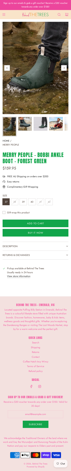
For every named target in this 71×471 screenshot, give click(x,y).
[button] (7, 68)
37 (6, 202)
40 (32, 202)
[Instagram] (39, 386)
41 (40, 202)
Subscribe (35, 424)
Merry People (11, 144)
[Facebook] (31, 386)
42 (49, 202)
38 (14, 202)
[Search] (59, 14)
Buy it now (35, 232)
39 (23, 202)
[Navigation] (4, 14)
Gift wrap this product (18, 212)
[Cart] (66, 14)
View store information (18, 276)
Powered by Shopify (35, 466)
